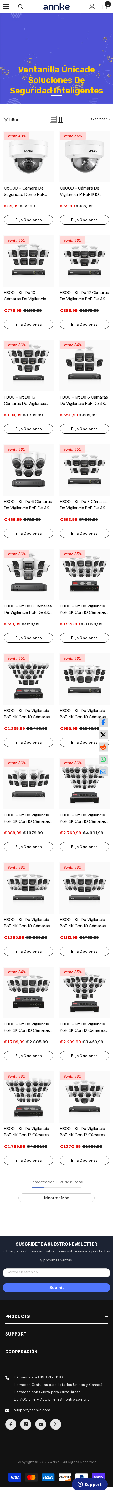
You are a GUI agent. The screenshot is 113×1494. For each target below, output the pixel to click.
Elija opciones (28, 219)
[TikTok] (25, 1424)
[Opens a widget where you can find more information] (89, 1484)
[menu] (6, 6)
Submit (56, 1287)
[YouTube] (40, 1424)
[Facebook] (10, 1424)
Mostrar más (56, 1198)
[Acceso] (92, 6)
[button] (53, 119)
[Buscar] (21, 7)
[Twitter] (55, 1424)
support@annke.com (32, 1409)
